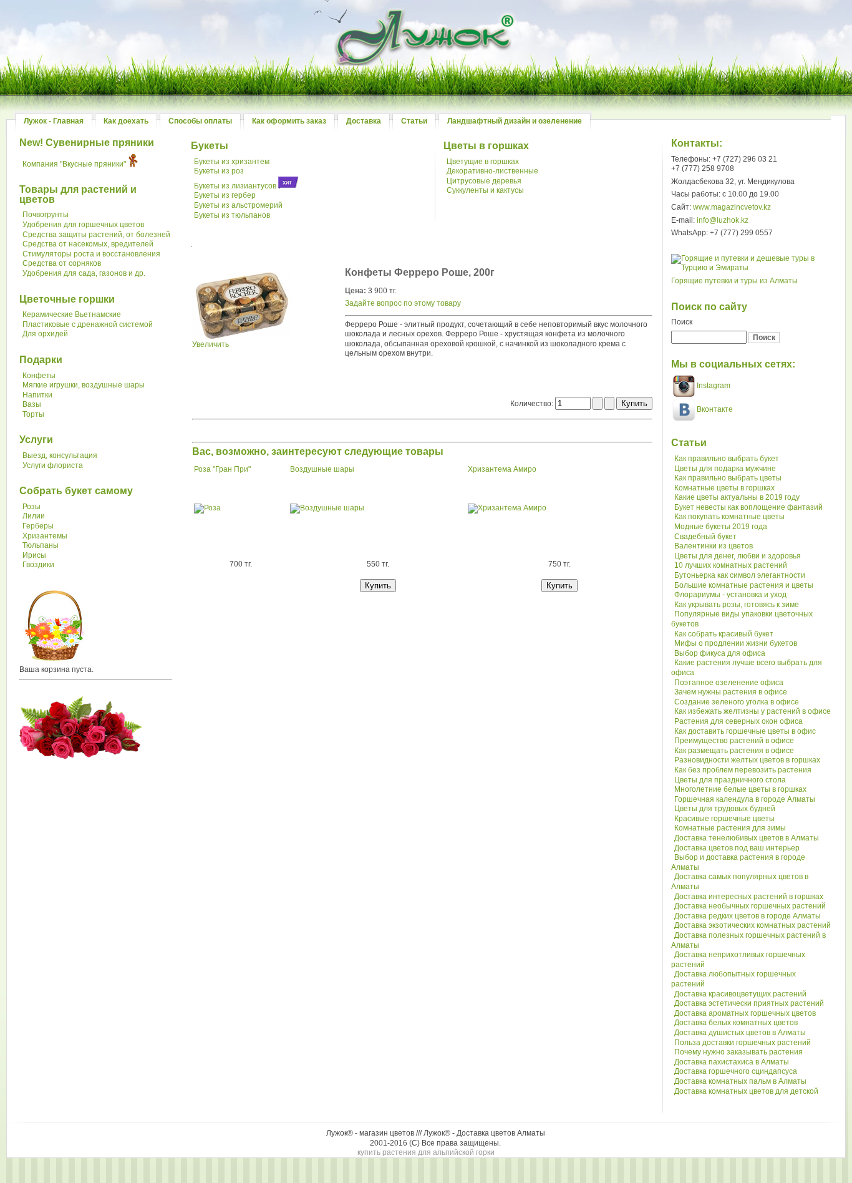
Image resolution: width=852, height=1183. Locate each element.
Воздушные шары (322, 469)
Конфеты (39, 375)
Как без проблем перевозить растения (742, 770)
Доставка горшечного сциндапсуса (735, 1071)
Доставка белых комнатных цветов (736, 1022)
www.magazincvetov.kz (732, 207)
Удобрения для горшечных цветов (83, 224)
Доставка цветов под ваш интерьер (737, 848)
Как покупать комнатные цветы (729, 516)
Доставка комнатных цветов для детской (746, 1091)
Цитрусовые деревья (484, 181)
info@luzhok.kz (722, 220)
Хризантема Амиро (502, 469)
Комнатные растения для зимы (730, 828)
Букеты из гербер (225, 195)
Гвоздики (38, 564)
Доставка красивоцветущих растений (740, 994)
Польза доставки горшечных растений (742, 1042)
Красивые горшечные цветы (724, 818)
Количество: (532, 403)
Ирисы (34, 555)
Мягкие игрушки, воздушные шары (83, 385)
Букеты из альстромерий (238, 205)
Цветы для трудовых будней (724, 808)
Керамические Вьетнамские (71, 314)
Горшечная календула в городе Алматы (744, 799)
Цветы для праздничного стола (730, 780)
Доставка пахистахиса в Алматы (731, 1062)
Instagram (712, 385)
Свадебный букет (705, 536)
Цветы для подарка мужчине (725, 468)
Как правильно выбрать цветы (728, 478)
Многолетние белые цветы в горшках (740, 789)
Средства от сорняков (61, 263)
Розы (31, 506)
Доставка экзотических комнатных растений (752, 925)
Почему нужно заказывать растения (738, 1052)
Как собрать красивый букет (723, 634)
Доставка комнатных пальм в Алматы (740, 1081)
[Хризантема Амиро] (507, 508)
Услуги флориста (52, 465)
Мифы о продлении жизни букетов (735, 643)
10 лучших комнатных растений (730, 565)
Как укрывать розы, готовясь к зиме (736, 604)
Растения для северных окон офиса (738, 721)
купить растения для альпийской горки (426, 1152)
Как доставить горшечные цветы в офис (745, 731)
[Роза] (207, 508)
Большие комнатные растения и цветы (743, 585)
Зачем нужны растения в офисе (730, 692)
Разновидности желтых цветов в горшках (747, 760)
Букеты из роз (219, 171)
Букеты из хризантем (231, 161)
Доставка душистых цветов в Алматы (740, 1032)
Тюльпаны (40, 545)
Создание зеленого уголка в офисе (736, 702)
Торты (33, 414)
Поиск (681, 322)
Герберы (38, 526)
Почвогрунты (45, 214)
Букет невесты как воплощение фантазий (748, 507)
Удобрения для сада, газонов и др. (83, 273)
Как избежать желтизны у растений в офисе (752, 711)
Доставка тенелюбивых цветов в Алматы (746, 838)
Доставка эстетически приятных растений (749, 1003)
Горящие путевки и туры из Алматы (734, 280)
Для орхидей (45, 333)
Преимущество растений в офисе (734, 740)
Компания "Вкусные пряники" (74, 164)
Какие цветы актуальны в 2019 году (737, 497)
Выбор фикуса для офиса (719, 653)
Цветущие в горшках (483, 161)
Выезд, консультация (59, 455)
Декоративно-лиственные (492, 171)
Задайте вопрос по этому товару (403, 303)
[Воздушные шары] (327, 508)
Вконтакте (715, 409)
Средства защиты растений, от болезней (96, 234)
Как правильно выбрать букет (726, 458)
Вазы (31, 404)
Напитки (37, 395)
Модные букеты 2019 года (720, 526)
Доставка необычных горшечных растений (750, 906)
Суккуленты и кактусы (485, 190)
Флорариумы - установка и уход (730, 594)
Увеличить (210, 344)
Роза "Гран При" (222, 469)
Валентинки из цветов (713, 546)
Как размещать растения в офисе (734, 750)
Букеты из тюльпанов (232, 215)
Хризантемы (44, 536)
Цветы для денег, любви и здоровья (737, 556)
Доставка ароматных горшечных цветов (745, 1013)
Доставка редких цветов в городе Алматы (747, 916)
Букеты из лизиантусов (235, 186)
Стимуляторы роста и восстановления (91, 254)
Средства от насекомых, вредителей (87, 244)
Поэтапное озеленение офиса (728, 682)
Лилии (33, 516)
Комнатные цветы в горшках (724, 488)
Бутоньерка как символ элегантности (739, 575)
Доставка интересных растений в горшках (748, 896)
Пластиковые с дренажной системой (87, 324)
